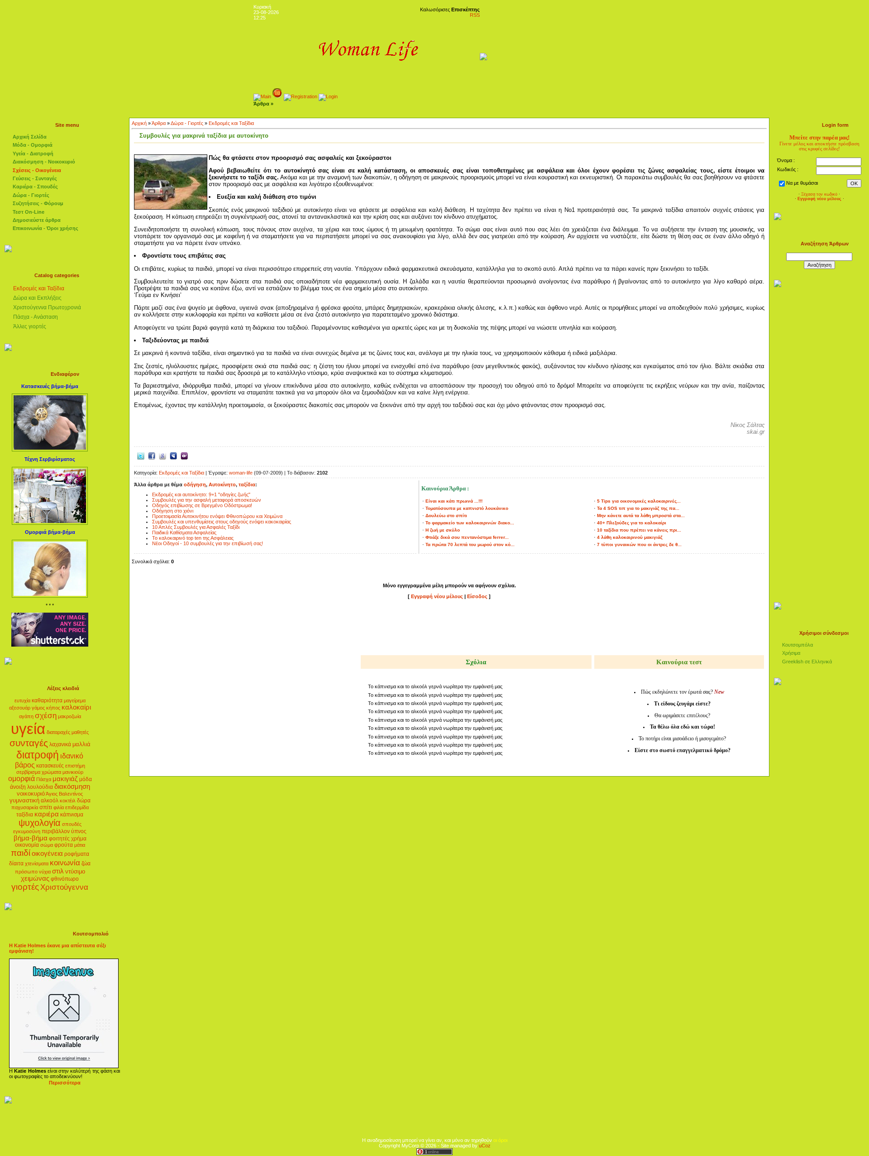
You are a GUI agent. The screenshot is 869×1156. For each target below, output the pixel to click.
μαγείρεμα (75, 700)
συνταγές (29, 743)
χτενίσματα (36, 863)
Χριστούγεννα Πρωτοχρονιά (47, 307)
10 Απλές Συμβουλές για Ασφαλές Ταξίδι (195, 527)
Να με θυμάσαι (802, 183)
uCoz (485, 1145)
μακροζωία (69, 716)
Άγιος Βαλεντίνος (64, 793)
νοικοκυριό (31, 793)
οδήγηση (195, 484)
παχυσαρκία (24, 807)
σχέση (46, 715)
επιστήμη (75, 765)
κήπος (53, 707)
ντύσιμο (75, 871)
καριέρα (46, 814)
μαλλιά (81, 744)
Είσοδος (478, 596)
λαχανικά (60, 744)
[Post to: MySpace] (173, 455)
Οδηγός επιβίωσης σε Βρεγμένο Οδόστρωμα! (202, 505)
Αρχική (139, 123)
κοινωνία (65, 862)
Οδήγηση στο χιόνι (172, 510)
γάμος (38, 707)
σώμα (46, 845)
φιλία (58, 807)
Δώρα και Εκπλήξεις (37, 298)
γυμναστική (24, 800)
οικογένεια (47, 853)
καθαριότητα (47, 700)
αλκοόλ (49, 800)
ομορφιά (21, 778)
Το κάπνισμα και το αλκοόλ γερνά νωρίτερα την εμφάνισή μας (435, 686)
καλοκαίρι (76, 707)
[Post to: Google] (162, 455)
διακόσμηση (72, 786)
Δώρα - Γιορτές (187, 123)
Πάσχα (43, 779)
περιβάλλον (56, 831)
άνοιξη (18, 787)
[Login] (328, 96)
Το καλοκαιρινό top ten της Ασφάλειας (193, 538)
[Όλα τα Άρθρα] (277, 96)
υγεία (28, 728)
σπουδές (71, 824)
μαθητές (80, 732)
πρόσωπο (26, 871)
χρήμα (78, 838)
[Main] (262, 96)
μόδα (85, 779)
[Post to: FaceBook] (151, 455)
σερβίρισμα (28, 772)
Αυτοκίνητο (222, 484)
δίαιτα (16, 863)
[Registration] (300, 96)
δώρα (84, 800)
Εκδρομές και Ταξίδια (38, 288)
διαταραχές (58, 732)
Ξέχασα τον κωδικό (819, 194)
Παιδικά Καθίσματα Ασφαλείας (184, 532)
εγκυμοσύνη (26, 831)
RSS (475, 15)
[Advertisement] (449, 629)
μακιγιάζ (65, 778)
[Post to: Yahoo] (184, 455)
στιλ (58, 871)
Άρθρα (159, 123)
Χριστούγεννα (64, 887)
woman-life (241, 472)
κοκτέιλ (68, 800)
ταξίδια (24, 814)
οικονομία (27, 845)
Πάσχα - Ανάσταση (35, 317)
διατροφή (37, 755)
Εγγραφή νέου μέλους (437, 596)
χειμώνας (35, 878)
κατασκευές (50, 766)
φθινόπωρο (65, 879)
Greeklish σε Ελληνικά (807, 661)
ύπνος (78, 831)
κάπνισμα (71, 814)
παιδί (20, 853)
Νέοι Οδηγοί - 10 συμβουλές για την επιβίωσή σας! (207, 543)
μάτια (79, 845)
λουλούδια (40, 787)
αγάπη (26, 716)
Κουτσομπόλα (797, 645)
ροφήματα (76, 854)
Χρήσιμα (791, 653)
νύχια (45, 871)
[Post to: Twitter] (140, 455)
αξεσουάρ (19, 707)
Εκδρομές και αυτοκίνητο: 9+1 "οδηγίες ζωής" (201, 494)
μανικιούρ (72, 772)
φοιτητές (59, 838)
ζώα (86, 863)
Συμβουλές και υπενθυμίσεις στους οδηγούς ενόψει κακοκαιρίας (221, 521)
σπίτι (45, 807)
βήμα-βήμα (31, 838)
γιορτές (25, 887)
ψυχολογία (40, 823)
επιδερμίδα (77, 807)
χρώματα (51, 772)
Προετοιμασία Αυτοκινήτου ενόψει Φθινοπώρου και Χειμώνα (217, 516)
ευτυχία (22, 700)
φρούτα (63, 845)
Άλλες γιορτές (29, 326)
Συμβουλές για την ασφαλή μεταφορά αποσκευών (206, 500)
